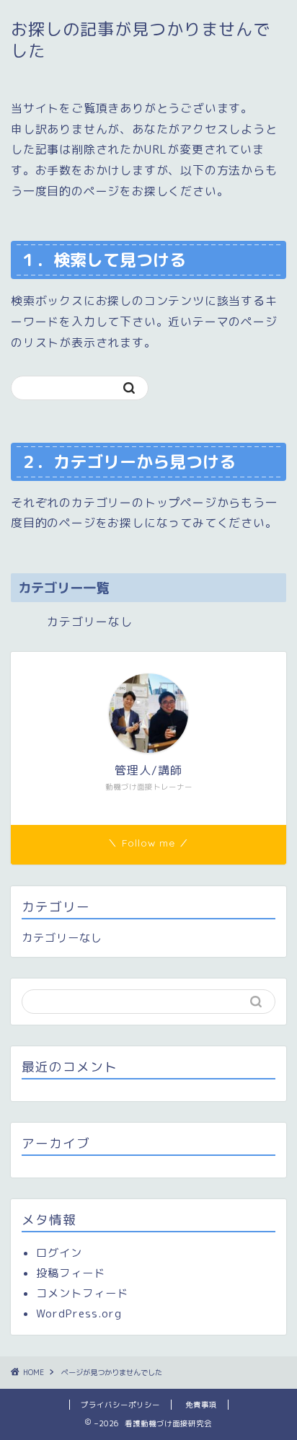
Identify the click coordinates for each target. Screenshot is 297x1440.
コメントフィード (82, 1293)
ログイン (59, 1252)
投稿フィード (70, 1273)
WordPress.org (79, 1313)
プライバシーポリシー (120, 1405)
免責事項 (201, 1405)
